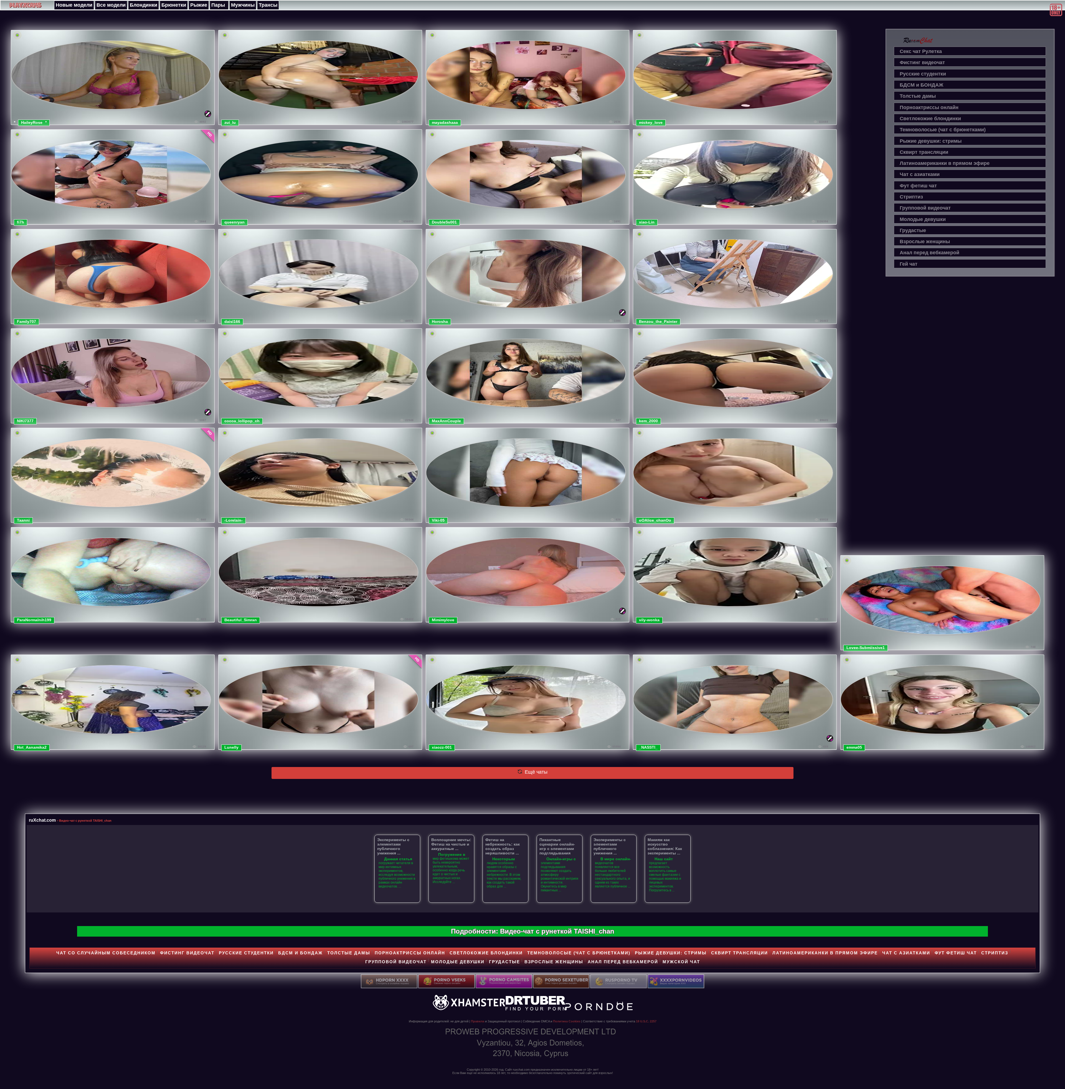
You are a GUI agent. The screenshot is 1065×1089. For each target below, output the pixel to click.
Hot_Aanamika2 (32, 747)
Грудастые (913, 230)
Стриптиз (911, 197)
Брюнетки (173, 5)
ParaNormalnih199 (34, 620)
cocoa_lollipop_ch (242, 421)
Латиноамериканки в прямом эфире (945, 163)
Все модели (111, 5)
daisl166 (232, 321)
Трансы (268, 5)
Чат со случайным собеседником (106, 952)
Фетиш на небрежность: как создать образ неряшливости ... (502, 846)
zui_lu (230, 122)
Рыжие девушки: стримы (931, 141)
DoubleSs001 (444, 222)
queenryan (234, 222)
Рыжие (198, 5)
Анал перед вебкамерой (929, 252)
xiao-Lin (647, 222)
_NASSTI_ (648, 747)
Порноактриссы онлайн (929, 107)
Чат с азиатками (920, 174)
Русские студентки (923, 74)
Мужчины (243, 5)
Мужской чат (681, 961)
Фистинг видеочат (922, 62)
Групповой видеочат (925, 208)
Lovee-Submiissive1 (865, 647)
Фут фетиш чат (918, 185)
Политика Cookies (566, 1021)
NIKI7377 (25, 421)
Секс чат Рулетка (921, 51)
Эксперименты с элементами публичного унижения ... (393, 846)
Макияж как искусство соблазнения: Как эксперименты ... (665, 846)
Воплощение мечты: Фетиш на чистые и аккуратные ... (451, 844)
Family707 (26, 321)
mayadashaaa (445, 122)
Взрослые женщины (925, 241)
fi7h (20, 222)
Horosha (440, 321)
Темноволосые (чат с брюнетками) (943, 129)
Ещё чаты (535, 772)
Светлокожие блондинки (930, 118)
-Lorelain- (233, 520)
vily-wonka (649, 620)
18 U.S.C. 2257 (646, 1021)
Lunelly (231, 747)
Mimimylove (443, 620)
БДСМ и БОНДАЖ (921, 85)
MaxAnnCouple (446, 421)
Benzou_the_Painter (658, 321)
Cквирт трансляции (924, 152)
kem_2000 (648, 421)
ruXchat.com (42, 820)
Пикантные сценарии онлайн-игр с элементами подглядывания (557, 846)
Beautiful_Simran (240, 620)
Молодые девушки (923, 219)
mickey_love (651, 122)
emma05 (854, 747)
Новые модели (74, 5)
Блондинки (143, 5)
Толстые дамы (918, 96)
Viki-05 (438, 520)
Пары (218, 5)
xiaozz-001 (442, 747)
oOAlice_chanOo (655, 520)
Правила (477, 1021)
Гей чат (908, 264)
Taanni (23, 520)
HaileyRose (31, 122)
